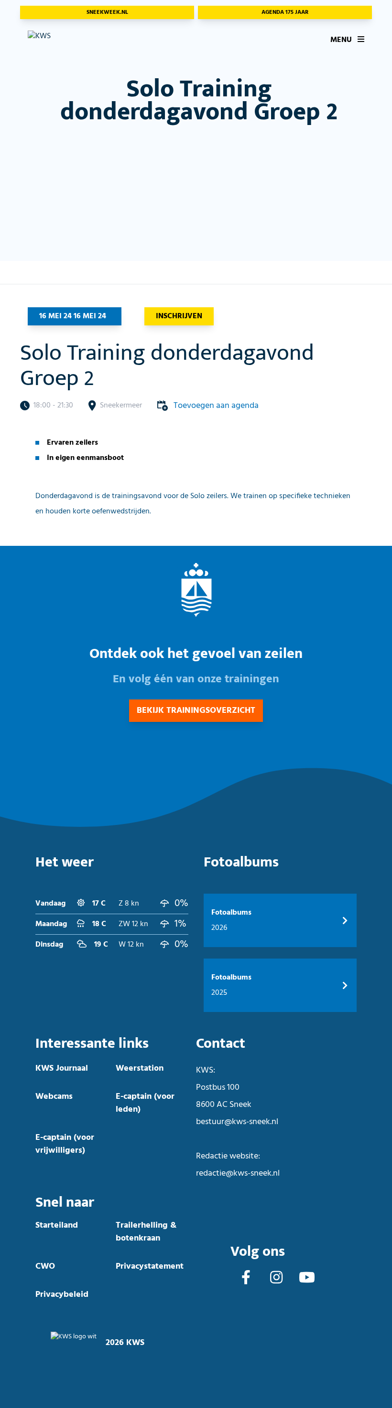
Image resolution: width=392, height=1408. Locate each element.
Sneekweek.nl (107, 12)
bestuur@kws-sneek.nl (237, 1122)
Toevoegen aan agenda (216, 405)
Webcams (54, 1097)
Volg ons (257, 1252)
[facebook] (245, 1278)
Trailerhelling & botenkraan (146, 1232)
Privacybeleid (61, 1295)
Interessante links (92, 1044)
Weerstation (139, 1068)
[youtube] (307, 1278)
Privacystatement (150, 1266)
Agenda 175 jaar (284, 12)
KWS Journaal (61, 1068)
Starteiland (56, 1225)
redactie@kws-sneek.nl (238, 1173)
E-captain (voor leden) (145, 1103)
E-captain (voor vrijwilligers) (64, 1144)
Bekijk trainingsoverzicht (196, 711)
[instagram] (276, 1278)
